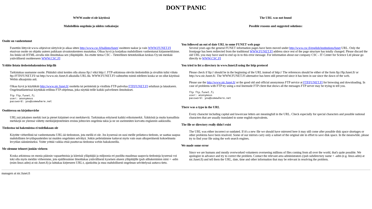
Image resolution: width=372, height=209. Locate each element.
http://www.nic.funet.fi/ (54, 86)
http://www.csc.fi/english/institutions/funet (315, 48)
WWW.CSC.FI (50, 58)
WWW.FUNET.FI (159, 48)
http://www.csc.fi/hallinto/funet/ (99, 48)
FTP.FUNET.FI (138, 86)
